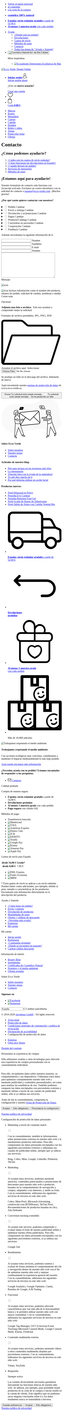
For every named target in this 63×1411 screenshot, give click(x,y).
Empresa (12, 1040)
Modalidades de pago (19, 914)
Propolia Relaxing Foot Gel (22, 498)
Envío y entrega (16, 908)
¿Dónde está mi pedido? (26, 34)
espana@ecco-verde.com (37, 191)
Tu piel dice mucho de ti (20, 477)
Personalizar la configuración (45, 1108)
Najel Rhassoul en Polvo (20, 492)
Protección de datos (18, 1022)
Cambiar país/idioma (36, 1008)
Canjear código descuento (21, 948)
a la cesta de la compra (19, 9)
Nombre (36, 240)
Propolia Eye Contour (19, 495)
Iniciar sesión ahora (17, 80)
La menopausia (15, 471)
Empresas (13, 923)
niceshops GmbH (24, 1014)
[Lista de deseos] (10, 96)
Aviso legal (13, 1020)
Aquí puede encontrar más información (21, 764)
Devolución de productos (20, 911)
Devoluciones (21, 37)
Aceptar (6, 1108)
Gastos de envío (22, 40)
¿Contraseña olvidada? (19, 943)
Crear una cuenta (16, 91)
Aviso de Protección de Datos (41, 1102)
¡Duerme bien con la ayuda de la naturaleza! (30, 474)
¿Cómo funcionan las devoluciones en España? (32, 163)
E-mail (35, 247)
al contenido (14, 6)
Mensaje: (5, 279)
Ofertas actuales (16, 971)
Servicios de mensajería (20, 168)
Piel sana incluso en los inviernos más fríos (29, 468)
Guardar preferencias (12, 1405)
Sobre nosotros (15, 450)
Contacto (18, 46)
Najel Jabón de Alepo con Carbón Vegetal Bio (31, 504)
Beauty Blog (14, 959)
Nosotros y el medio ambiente (23, 968)
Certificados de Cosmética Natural (25, 965)
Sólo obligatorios (21, 1108)
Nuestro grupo (15, 453)
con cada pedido (30, 26)
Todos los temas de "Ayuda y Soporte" (34, 49)
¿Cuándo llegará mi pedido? (22, 166)
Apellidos (37, 244)
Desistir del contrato (11, 1048)
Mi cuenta (13, 926)
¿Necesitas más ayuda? (19, 920)
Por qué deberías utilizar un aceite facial (28, 480)
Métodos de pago (23, 43)
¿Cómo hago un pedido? (20, 906)
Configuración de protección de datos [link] (27, 1034)
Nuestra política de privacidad (16, 1114)
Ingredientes (14, 962)
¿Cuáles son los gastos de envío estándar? (29, 160)
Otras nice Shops (16, 1042)
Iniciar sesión (14, 937)
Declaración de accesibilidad (22, 1031)
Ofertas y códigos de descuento (24, 917)
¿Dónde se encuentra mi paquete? (25, 945)
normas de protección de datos (42, 385)
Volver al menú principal (20, 4)
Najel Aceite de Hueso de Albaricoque (27, 501)
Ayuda (11, 32)
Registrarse (13, 940)
